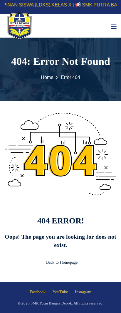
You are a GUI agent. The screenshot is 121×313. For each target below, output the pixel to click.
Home (47, 77)
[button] (114, 26)
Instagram (83, 292)
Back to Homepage (62, 262)
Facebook (38, 292)
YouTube (60, 292)
